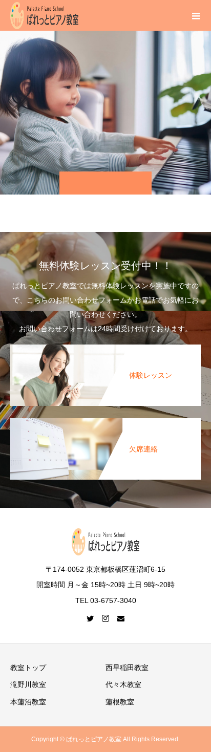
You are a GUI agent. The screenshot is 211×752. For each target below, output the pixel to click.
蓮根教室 (120, 702)
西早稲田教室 (127, 667)
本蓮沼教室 (28, 702)
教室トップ (28, 667)
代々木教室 (123, 684)
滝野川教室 (28, 684)
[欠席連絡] (105, 420)
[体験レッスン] (105, 347)
